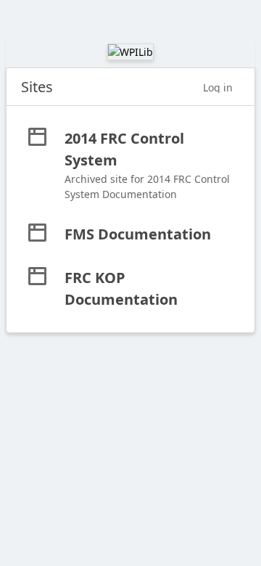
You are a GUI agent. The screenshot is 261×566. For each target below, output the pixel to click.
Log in (218, 87)
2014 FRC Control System (124, 149)
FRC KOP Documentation (121, 288)
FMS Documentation (138, 234)
